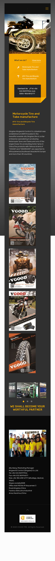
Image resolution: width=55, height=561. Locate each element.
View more (36, 60)
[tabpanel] (27, 390)
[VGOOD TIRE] (27, 9)
